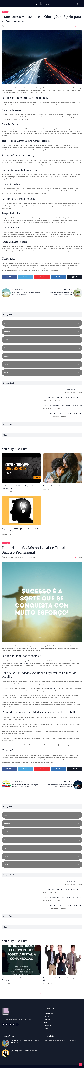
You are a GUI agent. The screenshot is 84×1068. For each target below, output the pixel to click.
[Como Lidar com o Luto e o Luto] (62, 468)
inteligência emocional (18, 691)
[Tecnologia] (42, 331)
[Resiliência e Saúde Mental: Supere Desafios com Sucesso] (21, 468)
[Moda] (42, 348)
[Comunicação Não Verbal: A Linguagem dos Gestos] (62, 960)
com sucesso (52, 688)
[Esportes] (42, 356)
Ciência (5, 11)
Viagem (5, 992)
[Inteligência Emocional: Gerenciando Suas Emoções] (21, 960)
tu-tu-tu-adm (9, 26)
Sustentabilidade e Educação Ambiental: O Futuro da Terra (62, 397)
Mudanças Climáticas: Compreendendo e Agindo (66, 413)
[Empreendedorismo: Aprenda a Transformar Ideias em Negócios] (21, 510)
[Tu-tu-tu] (42, 3)
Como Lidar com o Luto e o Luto (57, 486)
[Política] (42, 339)
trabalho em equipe (24, 663)
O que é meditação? (71, 389)
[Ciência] (42, 364)
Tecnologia (6, 543)
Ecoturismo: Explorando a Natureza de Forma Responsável (62, 405)
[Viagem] (42, 323)
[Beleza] (42, 372)
